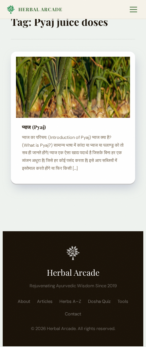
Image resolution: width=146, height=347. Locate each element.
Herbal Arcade (40, 9)
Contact (73, 314)
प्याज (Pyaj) (35, 127)
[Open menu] (133, 9)
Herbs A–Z (70, 301)
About (24, 301)
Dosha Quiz (99, 301)
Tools (122, 301)
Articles (45, 301)
